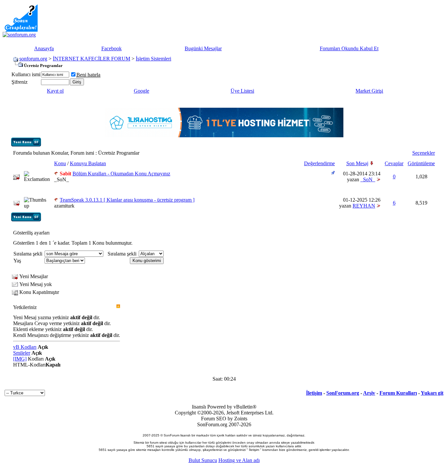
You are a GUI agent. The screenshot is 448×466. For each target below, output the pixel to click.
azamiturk (64, 206)
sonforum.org (33, 58)
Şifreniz (19, 82)
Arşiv (369, 393)
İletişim (314, 393)
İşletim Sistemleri (153, 58)
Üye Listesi (242, 91)
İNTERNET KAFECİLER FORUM (91, 58)
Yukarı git (432, 393)
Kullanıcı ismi (25, 74)
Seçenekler (423, 153)
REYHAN (364, 206)
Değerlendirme (319, 163)
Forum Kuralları (398, 393)
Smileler (21, 353)
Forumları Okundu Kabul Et (349, 48)
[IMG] (20, 359)
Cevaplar (394, 163)
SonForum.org (342, 393)
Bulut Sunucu (203, 460)
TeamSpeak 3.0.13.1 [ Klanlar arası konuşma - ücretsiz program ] (127, 200)
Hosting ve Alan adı (239, 460)
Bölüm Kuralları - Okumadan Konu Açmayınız (121, 173)
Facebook (111, 48)
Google (141, 91)
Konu (60, 163)
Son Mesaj (357, 163)
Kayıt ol (55, 91)
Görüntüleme (421, 163)
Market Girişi (369, 91)
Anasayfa (44, 48)
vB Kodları (24, 347)
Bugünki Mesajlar (203, 48)
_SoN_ (61, 179)
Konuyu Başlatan (88, 163)
